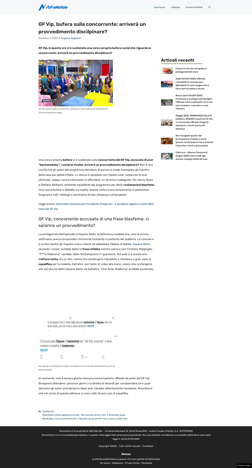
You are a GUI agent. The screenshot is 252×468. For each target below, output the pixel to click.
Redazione (117, 463)
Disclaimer (147, 463)
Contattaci (147, 446)
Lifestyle (175, 7)
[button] (209, 7)
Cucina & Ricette (194, 7)
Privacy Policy (132, 463)
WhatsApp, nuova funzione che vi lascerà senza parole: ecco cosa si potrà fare (85, 418)
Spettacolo (159, 7)
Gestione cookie (244, 465)
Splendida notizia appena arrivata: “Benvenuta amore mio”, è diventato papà (83, 415)
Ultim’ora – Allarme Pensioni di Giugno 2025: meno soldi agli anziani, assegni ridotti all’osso (192, 155)
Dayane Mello (141, 244)
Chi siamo (105, 463)
